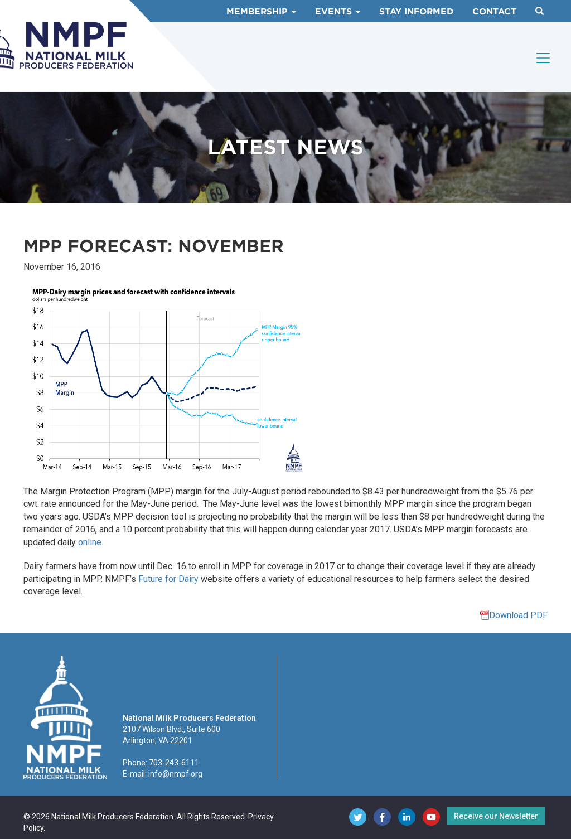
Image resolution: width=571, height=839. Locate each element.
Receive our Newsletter (496, 816)
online (89, 542)
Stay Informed (416, 12)
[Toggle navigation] (544, 58)
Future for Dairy (168, 579)
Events (335, 12)
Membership (258, 12)
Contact (494, 12)
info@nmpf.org (175, 773)
